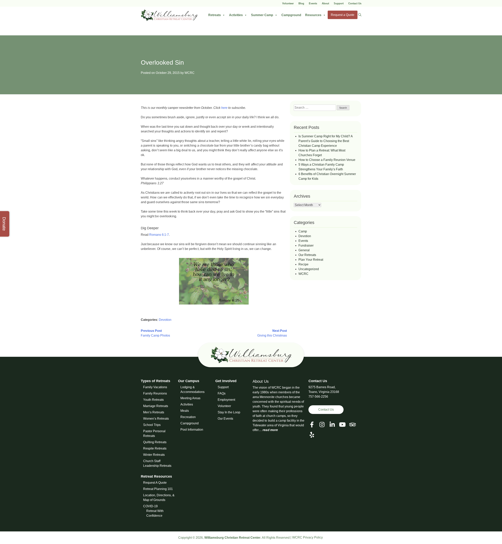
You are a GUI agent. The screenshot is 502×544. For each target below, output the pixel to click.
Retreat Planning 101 (158, 489)
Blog (301, 3)
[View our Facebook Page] (312, 424)
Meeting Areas (190, 398)
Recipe (303, 264)
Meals (184, 410)
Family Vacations (155, 387)
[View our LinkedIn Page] (332, 424)
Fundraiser (306, 245)
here (224, 107)
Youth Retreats (153, 399)
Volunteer (288, 3)
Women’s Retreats (156, 418)
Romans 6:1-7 (159, 234)
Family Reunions (155, 393)
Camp (302, 231)
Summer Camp (262, 15)
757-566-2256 (318, 396)
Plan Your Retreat (310, 259)
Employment (226, 399)
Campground (291, 15)
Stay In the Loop (229, 412)
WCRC (190, 72)
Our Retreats (307, 255)
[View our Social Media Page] (322, 424)
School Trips (152, 425)
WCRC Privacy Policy (307, 537)
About (325, 3)
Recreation (188, 417)
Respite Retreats (154, 448)
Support (339, 3)
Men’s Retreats (153, 412)
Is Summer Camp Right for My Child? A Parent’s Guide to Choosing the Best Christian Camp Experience (325, 141)
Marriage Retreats (155, 406)
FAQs (222, 393)
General (304, 250)
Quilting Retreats (154, 442)
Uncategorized (308, 269)
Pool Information (191, 429)
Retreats (214, 15)
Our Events (225, 418)
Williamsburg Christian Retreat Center (232, 537)
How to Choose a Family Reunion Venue (326, 159)
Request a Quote (342, 15)
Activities (236, 15)
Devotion (165, 319)
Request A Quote (155, 482)
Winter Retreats (154, 454)
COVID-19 (150, 506)
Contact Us (354, 3)
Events (313, 3)
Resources (313, 15)
